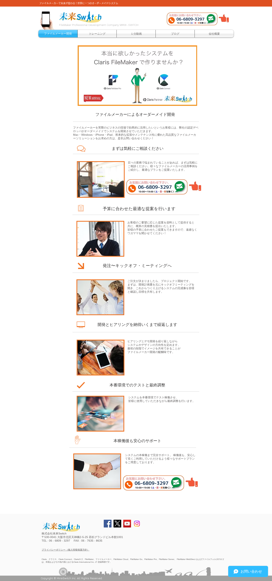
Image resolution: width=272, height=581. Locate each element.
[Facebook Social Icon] (108, 523)
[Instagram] (137, 523)
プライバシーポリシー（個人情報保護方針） (65, 549)
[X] (117, 523)
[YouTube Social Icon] (127, 523)
